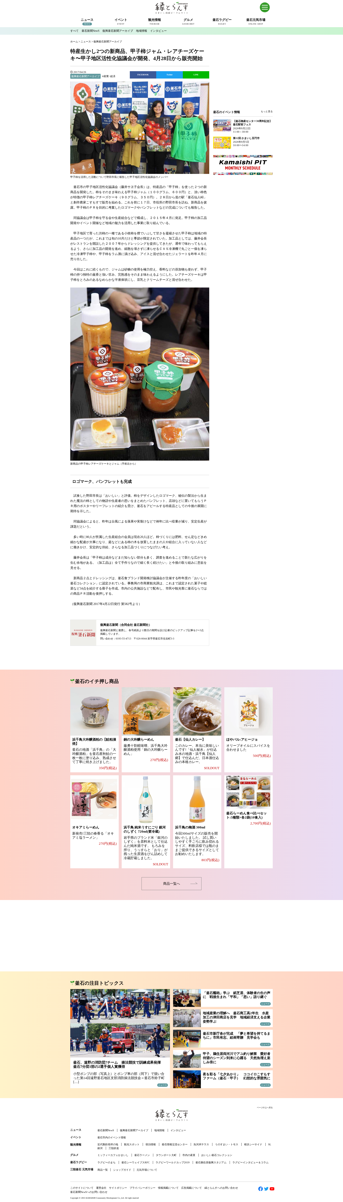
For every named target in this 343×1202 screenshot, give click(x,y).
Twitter (169, 75)
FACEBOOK (143, 75)
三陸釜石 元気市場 (81, 1169)
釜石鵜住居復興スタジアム (211, 1162)
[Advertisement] (243, 78)
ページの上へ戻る (265, 1107)
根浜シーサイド (253, 1144)
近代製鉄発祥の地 (107, 1144)
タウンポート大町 (166, 1155)
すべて (74, 30)
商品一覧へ (171, 884)
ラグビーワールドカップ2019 (173, 1162)
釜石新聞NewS (90, 30)
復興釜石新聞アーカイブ (117, 30)
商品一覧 (102, 1169)
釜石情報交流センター (175, 1144)
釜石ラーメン (142, 1155)
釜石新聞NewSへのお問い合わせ (88, 1191)
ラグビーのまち (106, 1162)
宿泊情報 (150, 1144)
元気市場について (147, 1169)
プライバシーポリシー (142, 1187)
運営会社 (101, 1187)
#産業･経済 (108, 76)
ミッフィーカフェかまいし (112, 1155)
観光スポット (132, 1144)
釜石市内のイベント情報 (111, 1137)
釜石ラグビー (78, 1162)
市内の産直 (188, 1155)
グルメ (74, 1154)
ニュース (75, 1129)
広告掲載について (191, 1187)
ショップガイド (122, 1169)
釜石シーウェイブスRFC (135, 1162)
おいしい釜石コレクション (216, 1155)
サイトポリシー (118, 1187)
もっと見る (267, 111)
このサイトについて (81, 1187)
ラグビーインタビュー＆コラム (250, 1162)
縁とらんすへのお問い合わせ (221, 1187)
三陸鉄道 (114, 1148)
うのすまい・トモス (226, 1144)
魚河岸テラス (201, 1144)
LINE (196, 75)
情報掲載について (168, 1187)
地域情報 (141, 30)
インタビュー (158, 30)
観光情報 (75, 1144)
